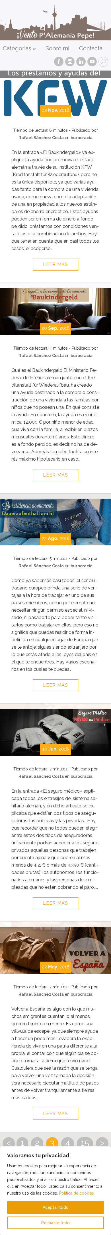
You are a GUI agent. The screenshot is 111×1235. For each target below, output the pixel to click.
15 (85, 1143)
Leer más (55, 264)
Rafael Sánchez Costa (41, 137)
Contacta (90, 49)
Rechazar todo (55, 1222)
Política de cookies (76, 1193)
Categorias (19, 49)
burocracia (81, 137)
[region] (55, 1190)
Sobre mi (57, 49)
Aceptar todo (56, 1207)
